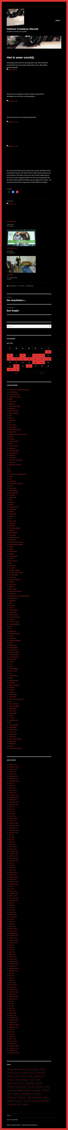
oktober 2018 (12, 856)
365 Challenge (13, 392)
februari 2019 (12, 846)
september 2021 (13, 781)
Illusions (11, 516)
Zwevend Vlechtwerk (15, 748)
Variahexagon (13, 729)
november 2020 (13, 797)
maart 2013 (12, 954)
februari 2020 (12, 818)
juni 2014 (11, 919)
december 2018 (13, 851)
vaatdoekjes (12, 727)
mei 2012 (11, 978)
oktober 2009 (12, 1050)
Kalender (11, 530)
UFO (9, 722)
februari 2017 (12, 891)
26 (29, 366)
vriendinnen (12, 736)
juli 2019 (11, 835)
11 (22, 359)
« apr (15, 373)
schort (10, 664)
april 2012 (11, 980)
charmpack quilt (13, 450)
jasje (9, 518)
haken (22, 1083)
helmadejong (13, 285)
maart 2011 (12, 1010)
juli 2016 (11, 903)
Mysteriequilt (12, 610)
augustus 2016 (13, 900)
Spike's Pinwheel (14, 685)
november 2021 (13, 778)
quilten (10, 643)
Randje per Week (13, 652)
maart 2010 (12, 1039)
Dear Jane (11, 462)
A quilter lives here (14, 397)
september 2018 (13, 858)
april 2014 (11, 924)
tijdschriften (12, 708)
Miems (47, 1087)
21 (41, 362)
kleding (10, 547)
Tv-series (11, 718)
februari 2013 (12, 957)
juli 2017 (11, 886)
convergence (12, 458)
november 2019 (13, 825)
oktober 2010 (12, 1022)
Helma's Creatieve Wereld (22, 29)
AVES (10, 415)
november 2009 (13, 1048)
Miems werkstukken (15, 591)
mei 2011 (11, 1006)
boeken (10, 436)
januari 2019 (12, 849)
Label (10, 563)
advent (42, 1069)
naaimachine (12, 612)
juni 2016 (11, 905)
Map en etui (12, 584)
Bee (9, 422)
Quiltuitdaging (13, 647)
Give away (11, 495)
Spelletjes (11, 683)
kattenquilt (11, 1087)
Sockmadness (12, 676)
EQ (9, 469)
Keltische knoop (13, 537)
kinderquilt (12, 540)
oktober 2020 (12, 799)
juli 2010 (11, 1029)
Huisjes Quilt (30, 1083)
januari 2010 (12, 1043)
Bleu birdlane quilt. (14, 429)
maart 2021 (12, 788)
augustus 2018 (13, 860)
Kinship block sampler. (15, 544)
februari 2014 (12, 928)
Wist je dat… (12, 741)
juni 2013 (11, 947)
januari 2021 (12, 792)
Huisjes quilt (12, 514)
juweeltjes (11, 525)
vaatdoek (25, 1104)
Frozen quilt (12, 488)
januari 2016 (12, 917)
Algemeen (11, 404)
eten (32, 1080)
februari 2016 (12, 914)
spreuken (11, 687)
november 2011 (13, 992)
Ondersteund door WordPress (29, 1125)
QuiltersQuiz (12, 645)
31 (16, 369)
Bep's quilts (12, 425)
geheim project (13, 493)
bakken (10, 418)
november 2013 (13, 935)
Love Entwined (13, 575)
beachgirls (11, 420)
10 (16, 359)
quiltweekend (12, 650)
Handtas (11, 502)
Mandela (11, 582)
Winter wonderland (14, 739)
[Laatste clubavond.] (30, 211)
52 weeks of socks (14, 394)
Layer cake (11, 565)
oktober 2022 (12, 764)
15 (48, 359)
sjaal (29, 1097)
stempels (11, 690)
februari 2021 (12, 790)
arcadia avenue (40, 1073)
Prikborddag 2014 (14, 633)
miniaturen (12, 593)
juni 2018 (11, 865)
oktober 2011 (12, 994)
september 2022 (13, 767)
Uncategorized (29, 285)
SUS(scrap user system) (16, 699)
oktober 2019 (12, 828)
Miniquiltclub (12, 598)
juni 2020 (11, 809)
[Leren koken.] (30, 264)
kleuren (10, 549)
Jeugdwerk (11, 523)
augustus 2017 (13, 884)
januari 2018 (12, 875)
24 (16, 366)
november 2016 (13, 893)
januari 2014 (12, 931)
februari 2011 (12, 1013)
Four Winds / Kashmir (15, 483)
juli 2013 (11, 945)
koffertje (11, 554)
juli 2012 (11, 973)
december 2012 (13, 961)
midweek (11, 586)
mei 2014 (11, 921)
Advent (10, 399)
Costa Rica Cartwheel (15, 460)
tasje (10, 701)
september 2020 (13, 802)
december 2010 (13, 1017)
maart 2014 (12, 926)
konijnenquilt (12, 556)
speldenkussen (13, 680)
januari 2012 (12, 987)
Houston (11, 511)
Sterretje (11, 692)
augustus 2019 (13, 832)
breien (10, 443)
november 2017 (13, 877)
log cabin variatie (14, 570)
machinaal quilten (14, 579)
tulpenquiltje (12, 713)
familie (10, 476)
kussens (11, 558)
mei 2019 (11, 839)
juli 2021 (11, 783)
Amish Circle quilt (14, 406)
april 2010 (11, 1036)
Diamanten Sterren (14, 465)
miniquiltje (12, 601)
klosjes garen (12, 551)
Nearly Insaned (13, 615)
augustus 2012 (13, 971)
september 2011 (13, 996)
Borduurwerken (13, 441)
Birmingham (12, 427)
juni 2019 (11, 837)
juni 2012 (11, 975)
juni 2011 (11, 1003)
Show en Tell (12, 671)
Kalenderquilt (12, 533)
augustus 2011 (12, 999)
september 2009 (13, 1053)
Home (9, 1115)
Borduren (11, 439)
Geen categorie (13, 490)
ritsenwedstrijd (13, 657)
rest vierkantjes (13, 654)
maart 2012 (12, 982)
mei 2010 (11, 1034)
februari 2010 (12, 1041)
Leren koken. (10, 275)
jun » (42, 373)
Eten (9, 472)
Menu (57, 20)
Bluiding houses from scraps (17, 434)
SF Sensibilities (13, 668)
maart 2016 (12, 912)
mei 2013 (11, 950)
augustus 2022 (13, 769)
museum (11, 608)
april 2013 (11, 952)
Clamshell (11, 455)
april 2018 (11, 867)
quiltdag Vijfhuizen (14, 640)
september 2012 (13, 968)
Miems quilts (12, 589)
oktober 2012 (12, 966)
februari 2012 (12, 985)
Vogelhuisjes (12, 734)
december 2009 (13, 1046)
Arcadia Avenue (13, 411)
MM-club (11, 605)
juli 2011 (11, 1001)
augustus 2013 (13, 942)
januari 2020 (12, 821)
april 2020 (11, 814)
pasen (10, 626)
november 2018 (13, 853)
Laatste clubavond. (12, 221)
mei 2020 (11, 811)
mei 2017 (11, 889)
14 (42, 359)
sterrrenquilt (12, 694)
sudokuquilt (12, 697)
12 (29, 359)
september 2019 (13, 830)
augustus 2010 (13, 1027)
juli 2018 (11, 863)
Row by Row (12, 659)
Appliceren (11, 408)
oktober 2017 (12, 879)
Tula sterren (12, 711)
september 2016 (13, 898)
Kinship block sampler (15, 542)
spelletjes (10, 1101)
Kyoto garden (12, 561)
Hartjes (10, 504)
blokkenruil (12, 432)
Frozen (10, 486)
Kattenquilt (12, 535)
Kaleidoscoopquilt (14, 528)
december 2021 (13, 776)
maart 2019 (12, 844)
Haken (10, 500)
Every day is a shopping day (17, 474)
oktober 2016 (12, 896)
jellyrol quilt (12, 521)
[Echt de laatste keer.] (30, 237)
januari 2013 (12, 959)
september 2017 (13, 882)
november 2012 (13, 964)
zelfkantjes (12, 743)
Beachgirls (10, 1076)
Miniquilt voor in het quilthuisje (18, 596)
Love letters (12, 577)
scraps (10, 666)
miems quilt (11, 1090)
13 (35, 359)
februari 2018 (12, 872)
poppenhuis (12, 631)
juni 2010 (11, 1032)
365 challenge (33, 1069)
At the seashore (13, 413)
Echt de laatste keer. (12, 248)
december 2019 (13, 823)
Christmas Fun (13, 453)
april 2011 (11, 1008)
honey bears (12, 509)
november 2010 (13, 1020)
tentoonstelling (13, 706)
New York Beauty (14, 617)
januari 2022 (12, 774)
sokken (10, 678)
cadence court (12, 446)
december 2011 (13, 989)
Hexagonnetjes (13, 507)
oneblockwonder (13, 624)
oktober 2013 (12, 938)
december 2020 (13, 795)
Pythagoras (12, 638)
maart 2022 (12, 771)
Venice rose (12, 732)
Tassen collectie (13, 704)
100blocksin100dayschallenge (17, 1069)
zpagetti (11, 746)
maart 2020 (12, 816)
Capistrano (12, 448)
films (10, 479)
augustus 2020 (13, 804)
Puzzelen (11, 636)
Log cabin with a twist (15, 572)
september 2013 (13, 940)
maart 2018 (12, 870)
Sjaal (10, 673)
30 (10, 369)
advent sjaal (12, 401)
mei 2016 (11, 907)
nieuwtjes (11, 619)
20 (35, 362)
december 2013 (13, 933)
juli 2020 (11, 807)
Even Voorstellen (12, 1119)
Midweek (40, 1087)
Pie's (10, 629)
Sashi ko (11, 661)
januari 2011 (12, 1015)
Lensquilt (11, 568)
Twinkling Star (13, 720)
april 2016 (11, 910)
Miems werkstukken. (24, 1090)
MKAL (10, 603)
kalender (39, 1083)
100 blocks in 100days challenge (18, 390)
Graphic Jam (12, 497)
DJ (9, 467)
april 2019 (11, 842)
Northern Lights (13, 622)
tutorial (10, 715)
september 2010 (13, 1025)
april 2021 (11, 785)
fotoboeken (12, 481)
